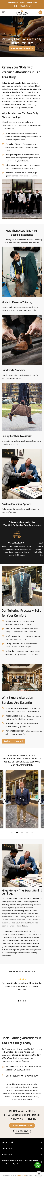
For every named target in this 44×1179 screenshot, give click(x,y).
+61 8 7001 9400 (29, 1075)
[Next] (40, 801)
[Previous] (3, 801)
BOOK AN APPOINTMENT (21, 48)
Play (22, 799)
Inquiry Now (22, 1131)
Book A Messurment (12, 741)
